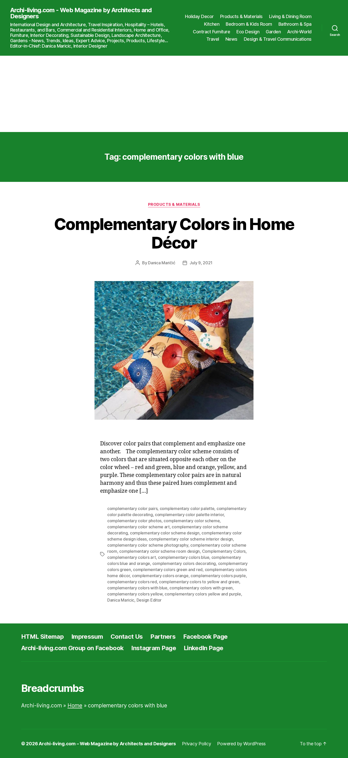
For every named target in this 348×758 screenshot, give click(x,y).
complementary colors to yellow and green (199, 581)
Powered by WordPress (241, 743)
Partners (163, 636)
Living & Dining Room (290, 16)
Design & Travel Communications (278, 39)
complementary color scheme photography (147, 545)
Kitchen (212, 24)
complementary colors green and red (168, 569)
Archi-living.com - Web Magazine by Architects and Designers (81, 13)
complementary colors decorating (184, 563)
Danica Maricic (120, 600)
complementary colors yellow (135, 593)
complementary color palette (187, 508)
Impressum (87, 636)
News (231, 39)
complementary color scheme (192, 520)
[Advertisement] (174, 93)
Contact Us (127, 636)
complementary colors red (132, 581)
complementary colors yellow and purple (203, 593)
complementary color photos (134, 520)
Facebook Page (205, 636)
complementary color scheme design (164, 532)
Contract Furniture (211, 31)
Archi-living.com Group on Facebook (72, 648)
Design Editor (149, 600)
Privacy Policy (196, 743)
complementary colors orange (160, 575)
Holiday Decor (199, 16)
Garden (273, 31)
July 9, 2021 (201, 262)
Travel (212, 39)
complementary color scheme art (138, 526)
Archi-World (299, 31)
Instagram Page (153, 648)
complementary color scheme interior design (191, 539)
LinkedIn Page (203, 648)
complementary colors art (131, 557)
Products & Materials (241, 16)
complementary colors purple (218, 575)
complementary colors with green (201, 587)
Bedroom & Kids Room (249, 24)
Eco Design (247, 31)
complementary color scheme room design (159, 551)
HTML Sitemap (42, 636)
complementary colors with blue (137, 587)
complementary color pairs (132, 508)
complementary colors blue (183, 557)
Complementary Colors (224, 551)
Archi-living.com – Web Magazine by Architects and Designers (107, 743)
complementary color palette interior (189, 514)
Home (75, 705)
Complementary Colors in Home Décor (174, 233)
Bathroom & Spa (295, 24)
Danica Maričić (161, 262)
